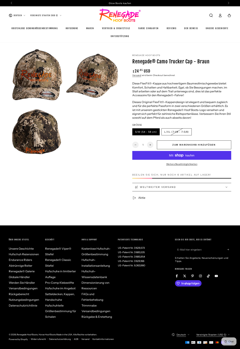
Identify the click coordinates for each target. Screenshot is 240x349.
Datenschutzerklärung (60, 339)
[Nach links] (12, 3)
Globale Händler (19, 277)
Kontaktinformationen (103, 339)
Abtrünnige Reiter (20, 265)
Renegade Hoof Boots (146, 55)
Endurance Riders (20, 260)
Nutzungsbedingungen (24, 299)
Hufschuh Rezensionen (24, 254)
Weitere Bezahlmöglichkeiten (181, 164)
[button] (211, 15)
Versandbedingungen (23, 288)
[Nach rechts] (228, 3)
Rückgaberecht (19, 294)
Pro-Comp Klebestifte (59, 282)
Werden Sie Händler (22, 282)
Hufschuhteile (54, 305)
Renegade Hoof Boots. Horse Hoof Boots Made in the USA (44, 334)
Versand (136, 75)
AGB (76, 339)
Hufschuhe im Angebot (60, 288)
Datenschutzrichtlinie (23, 305)
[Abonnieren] (229, 249)
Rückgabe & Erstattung (97, 316)
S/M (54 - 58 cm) (146, 132)
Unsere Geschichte (21, 248)
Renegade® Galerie (22, 271)
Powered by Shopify (18, 339)
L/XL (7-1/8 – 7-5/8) (176, 132)
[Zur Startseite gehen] (120, 15)
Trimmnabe (89, 305)
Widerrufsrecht (38, 339)
